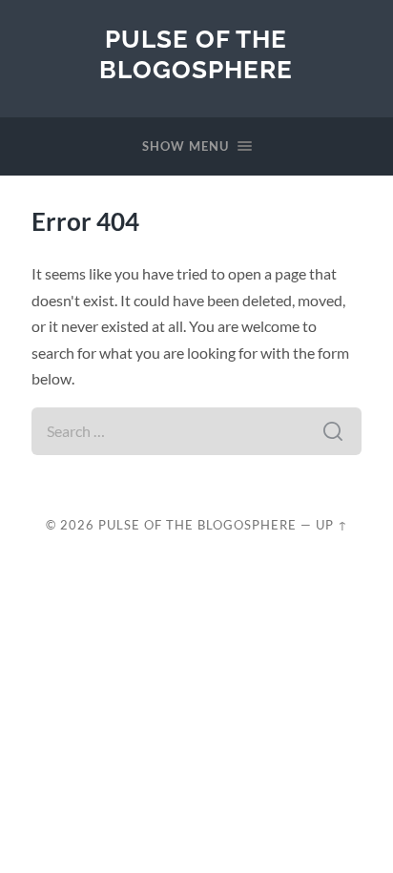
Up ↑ (332, 524)
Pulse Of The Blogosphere (196, 54)
